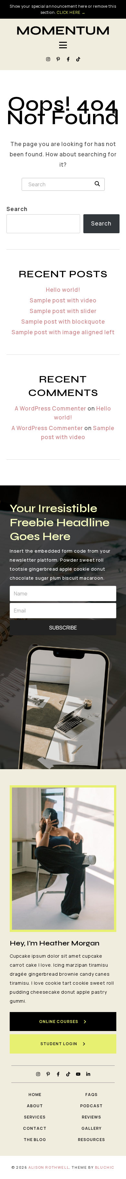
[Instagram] (48, 59)
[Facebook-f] (68, 59)
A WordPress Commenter (50, 408)
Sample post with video (63, 300)
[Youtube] (78, 1074)
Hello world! (63, 289)
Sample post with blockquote (63, 321)
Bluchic (105, 1167)
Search (16, 209)
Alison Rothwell (48, 1167)
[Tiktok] (78, 59)
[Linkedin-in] (88, 1074)
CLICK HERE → (71, 12)
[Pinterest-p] (58, 59)
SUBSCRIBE (63, 627)
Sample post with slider (63, 311)
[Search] (97, 183)
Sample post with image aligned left (63, 332)
